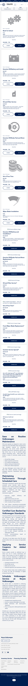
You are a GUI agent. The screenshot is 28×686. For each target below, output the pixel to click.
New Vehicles (3, 669)
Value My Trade (17, 664)
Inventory (4, 658)
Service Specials (11, 664)
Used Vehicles (4, 660)
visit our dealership (9, 617)
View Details (5, 42)
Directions (22, 662)
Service (10, 658)
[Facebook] (2, 652)
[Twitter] (5, 652)
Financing (17, 658)
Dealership (23, 658)
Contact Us (6, 640)
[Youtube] (8, 652)
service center (15, 448)
